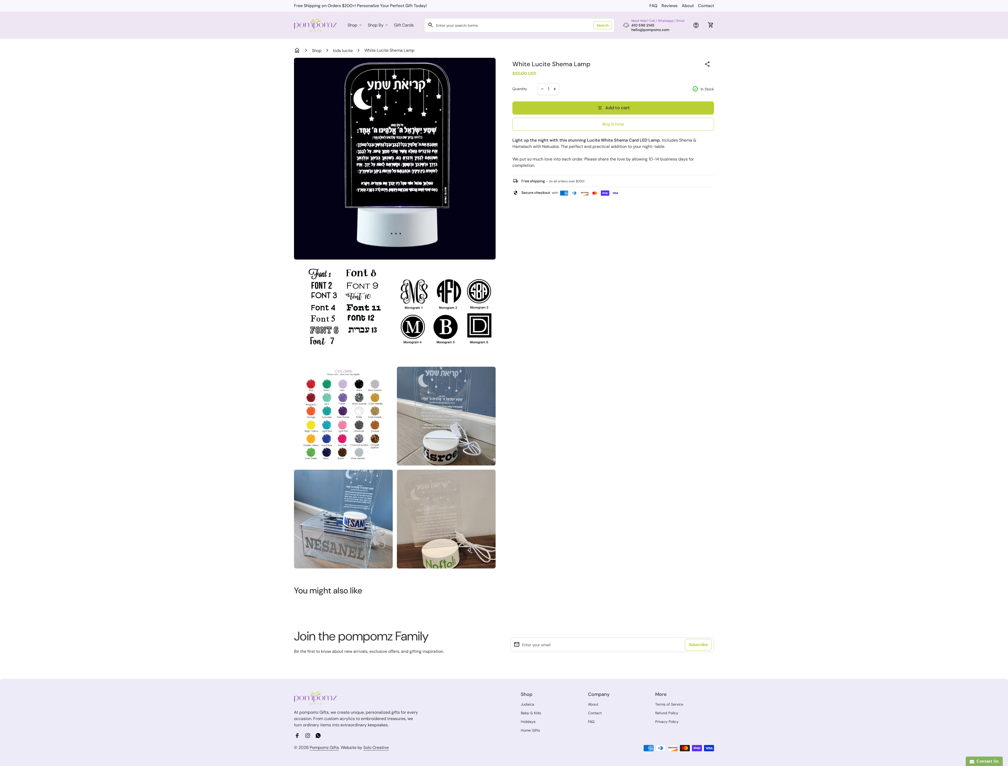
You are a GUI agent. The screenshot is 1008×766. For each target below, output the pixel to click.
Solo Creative (376, 748)
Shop (355, 25)
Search (603, 25)
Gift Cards (404, 25)
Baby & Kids (531, 713)
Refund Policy (666, 713)
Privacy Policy (667, 721)
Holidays (528, 721)
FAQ (653, 5)
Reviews (670, 5)
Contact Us (986, 761)
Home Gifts (530, 730)
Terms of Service (669, 704)
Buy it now (613, 124)
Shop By (378, 25)
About (688, 5)
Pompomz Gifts (324, 747)
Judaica (527, 704)
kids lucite (343, 50)
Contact (706, 5)
